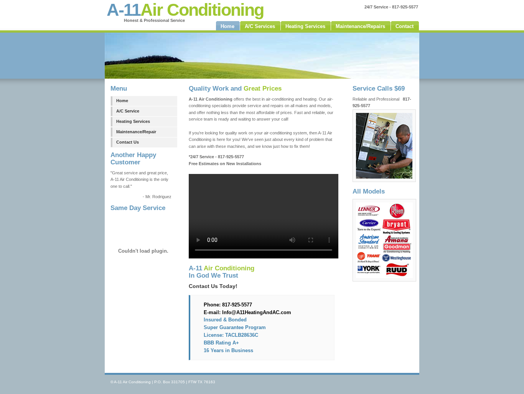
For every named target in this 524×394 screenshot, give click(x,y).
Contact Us (127, 142)
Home (122, 100)
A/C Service (127, 111)
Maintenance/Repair (136, 131)
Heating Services (133, 121)
